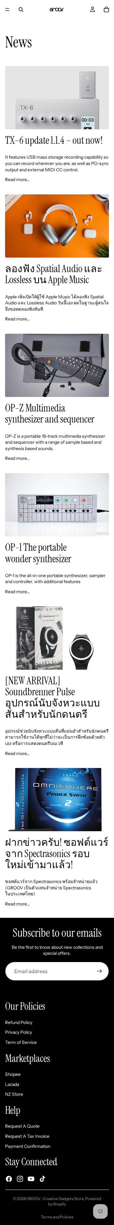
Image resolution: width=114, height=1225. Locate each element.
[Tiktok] (42, 1179)
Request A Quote (22, 1126)
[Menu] (7, 9)
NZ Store (14, 1094)
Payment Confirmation (27, 1146)
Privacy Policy (18, 1032)
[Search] (21, 9)
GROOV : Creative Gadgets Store (55, 1198)
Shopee (13, 1074)
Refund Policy (18, 1022)
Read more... (17, 179)
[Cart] (106, 9)
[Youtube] (31, 1179)
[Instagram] (20, 1179)
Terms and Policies (57, 1217)
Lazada (12, 1084)
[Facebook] (9, 1179)
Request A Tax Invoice (27, 1136)
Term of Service (21, 1042)
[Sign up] (99, 971)
